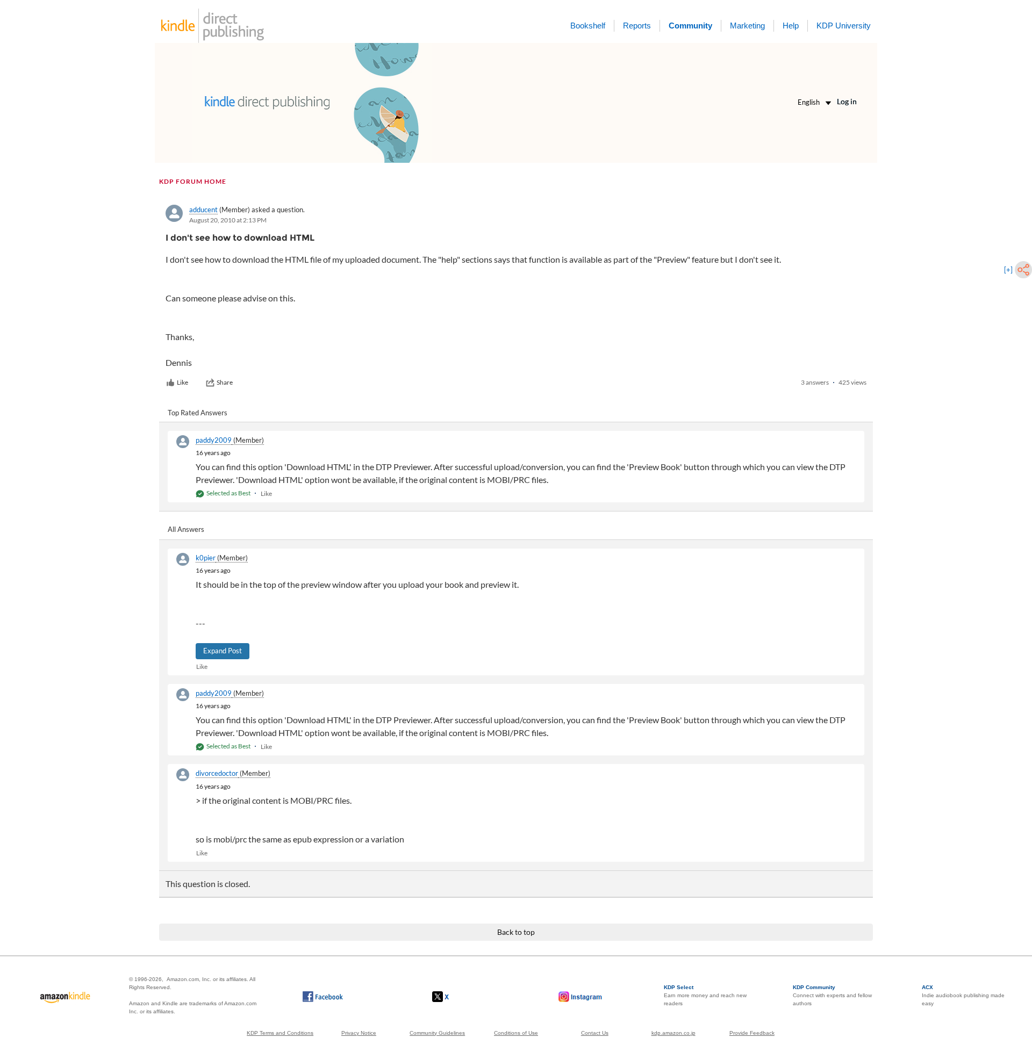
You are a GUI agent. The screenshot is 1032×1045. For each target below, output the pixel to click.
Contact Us (594, 1033)
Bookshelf (587, 25)
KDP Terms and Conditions (280, 1033)
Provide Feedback (752, 1033)
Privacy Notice (358, 1033)
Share (225, 382)
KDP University (843, 25)
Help (791, 25)
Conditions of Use (516, 1033)
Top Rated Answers (197, 412)
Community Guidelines (437, 1033)
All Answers (186, 529)
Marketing (747, 25)
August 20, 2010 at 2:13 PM (228, 220)
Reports (637, 25)
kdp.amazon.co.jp (673, 1033)
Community (690, 25)
